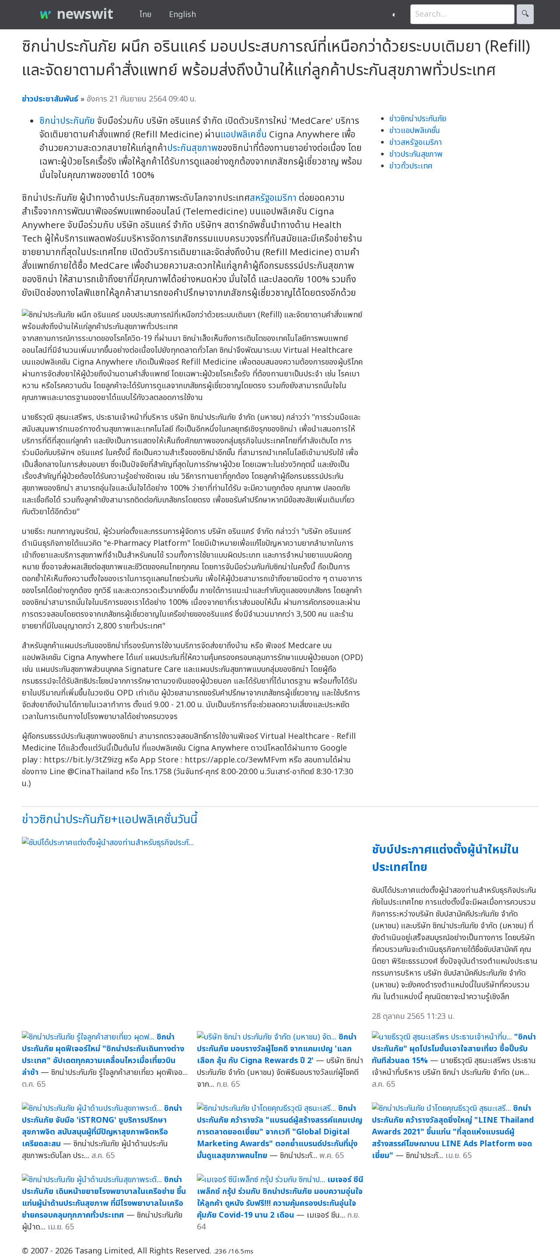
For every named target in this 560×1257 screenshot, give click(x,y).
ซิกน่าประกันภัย (67, 121)
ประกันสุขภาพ (192, 148)
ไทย (145, 15)
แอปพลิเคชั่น (243, 134)
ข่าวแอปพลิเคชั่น (414, 131)
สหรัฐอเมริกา (273, 198)
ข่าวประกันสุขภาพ (416, 154)
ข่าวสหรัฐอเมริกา (415, 142)
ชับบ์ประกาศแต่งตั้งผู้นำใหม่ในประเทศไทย (445, 859)
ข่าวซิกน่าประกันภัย (417, 119)
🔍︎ (525, 14)
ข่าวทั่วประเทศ (411, 166)
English (182, 15)
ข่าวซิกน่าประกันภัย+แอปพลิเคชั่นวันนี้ (109, 820)
